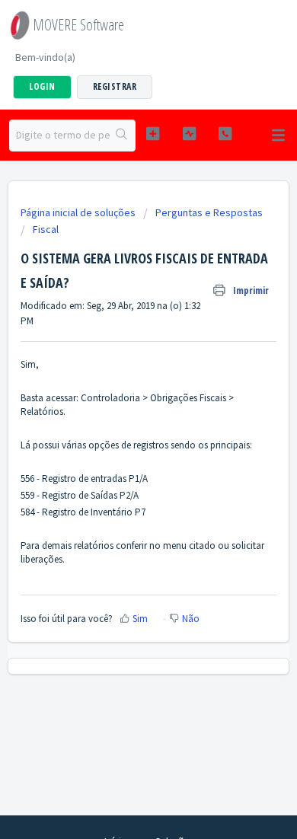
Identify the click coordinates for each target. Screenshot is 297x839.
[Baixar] (120, 409)
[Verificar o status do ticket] (189, 134)
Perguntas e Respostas (209, 212)
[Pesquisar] (122, 135)
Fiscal (46, 229)
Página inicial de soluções (79, 212)
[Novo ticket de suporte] (152, 134)
